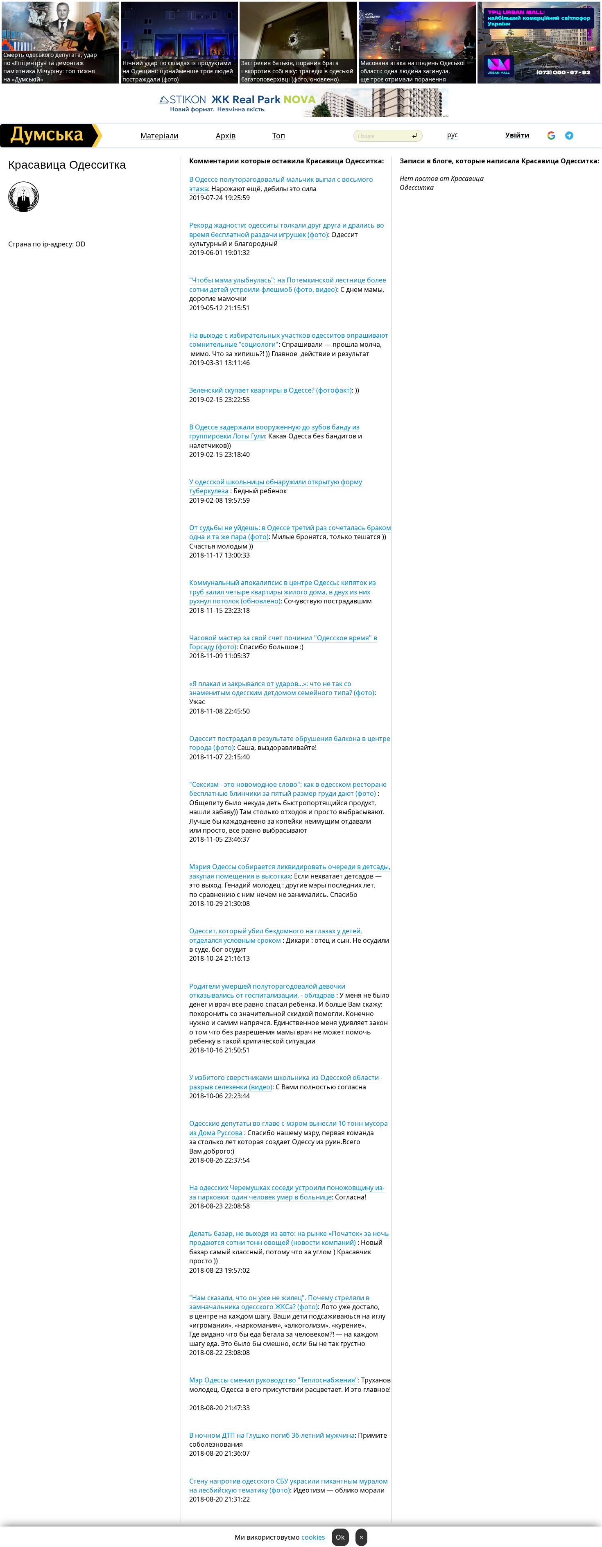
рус (452, 134)
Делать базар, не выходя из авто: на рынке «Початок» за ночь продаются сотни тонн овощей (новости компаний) (289, 1238)
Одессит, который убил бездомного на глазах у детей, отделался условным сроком (275, 935)
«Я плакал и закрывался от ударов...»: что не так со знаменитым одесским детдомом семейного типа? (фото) (281, 688)
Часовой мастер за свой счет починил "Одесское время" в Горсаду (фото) (283, 642)
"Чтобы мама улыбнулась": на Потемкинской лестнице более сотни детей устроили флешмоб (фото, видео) (287, 285)
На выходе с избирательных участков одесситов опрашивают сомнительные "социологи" (288, 340)
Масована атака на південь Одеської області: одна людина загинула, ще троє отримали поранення (412, 71)
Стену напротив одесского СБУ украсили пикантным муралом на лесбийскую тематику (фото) (288, 1486)
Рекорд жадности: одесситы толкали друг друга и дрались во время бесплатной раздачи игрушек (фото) (286, 230)
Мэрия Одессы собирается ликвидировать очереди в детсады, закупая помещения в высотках (289, 871)
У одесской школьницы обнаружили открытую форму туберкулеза (275, 486)
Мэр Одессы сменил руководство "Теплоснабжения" (273, 1379)
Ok (340, 1537)
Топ (278, 136)
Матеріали (159, 136)
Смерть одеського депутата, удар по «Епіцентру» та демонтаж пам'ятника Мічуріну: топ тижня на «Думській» (50, 67)
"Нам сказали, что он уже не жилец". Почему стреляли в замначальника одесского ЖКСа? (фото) (279, 1302)
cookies (313, 1537)
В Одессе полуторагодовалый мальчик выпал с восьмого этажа (281, 184)
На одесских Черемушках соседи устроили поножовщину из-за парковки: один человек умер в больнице (287, 1192)
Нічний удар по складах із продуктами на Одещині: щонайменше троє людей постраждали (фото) (177, 71)
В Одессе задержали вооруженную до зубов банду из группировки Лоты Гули (274, 431)
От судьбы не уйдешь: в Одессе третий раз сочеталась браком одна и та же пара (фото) (290, 532)
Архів (225, 136)
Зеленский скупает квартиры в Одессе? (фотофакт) (270, 390)
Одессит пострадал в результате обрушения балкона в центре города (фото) (289, 743)
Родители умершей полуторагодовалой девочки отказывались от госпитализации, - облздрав (267, 991)
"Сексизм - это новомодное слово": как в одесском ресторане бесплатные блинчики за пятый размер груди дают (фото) (288, 789)
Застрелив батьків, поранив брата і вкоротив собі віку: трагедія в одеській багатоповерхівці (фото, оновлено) (297, 71)
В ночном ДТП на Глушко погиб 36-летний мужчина (272, 1435)
